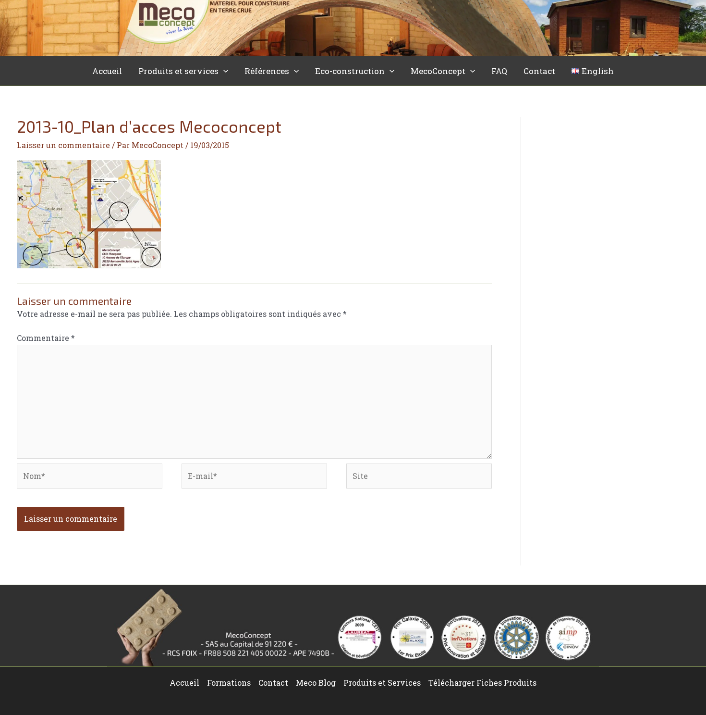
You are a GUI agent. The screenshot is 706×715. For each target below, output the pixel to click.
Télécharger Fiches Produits (482, 682)
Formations (229, 682)
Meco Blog (316, 682)
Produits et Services (382, 682)
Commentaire (46, 338)
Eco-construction (350, 70)
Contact (539, 70)
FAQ (499, 70)
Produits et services (178, 70)
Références (266, 70)
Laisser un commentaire (63, 145)
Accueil (107, 70)
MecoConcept (438, 70)
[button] (223, 71)
